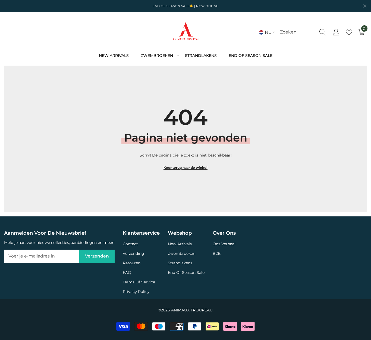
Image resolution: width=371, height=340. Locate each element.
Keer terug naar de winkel (185, 168)
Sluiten (364, 6)
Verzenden (97, 256)
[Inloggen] (336, 32)
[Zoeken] (303, 32)
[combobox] (298, 32)
